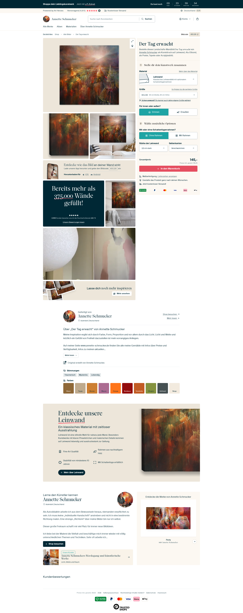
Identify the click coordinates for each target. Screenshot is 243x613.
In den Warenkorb (170, 168)
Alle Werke (48, 26)
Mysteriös (83, 375)
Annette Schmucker (64, 19)
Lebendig (95, 375)
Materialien (71, 26)
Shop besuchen (170, 314)
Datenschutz (151, 593)
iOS (87, 174)
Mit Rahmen (184, 135)
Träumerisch (70, 375)
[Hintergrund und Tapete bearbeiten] (132, 46)
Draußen (185, 112)
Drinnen (155, 112)
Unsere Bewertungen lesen (73, 222)
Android (96, 174)
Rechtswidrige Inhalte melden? (132, 593)
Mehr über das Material (188, 71)
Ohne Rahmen (155, 135)
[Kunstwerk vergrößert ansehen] (132, 41)
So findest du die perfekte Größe (184, 89)
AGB (99, 593)
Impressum (162, 593)
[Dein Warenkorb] (197, 19)
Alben (59, 26)
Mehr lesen (172, 318)
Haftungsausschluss (111, 593)
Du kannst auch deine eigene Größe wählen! (166, 100)
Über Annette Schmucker (92, 26)
